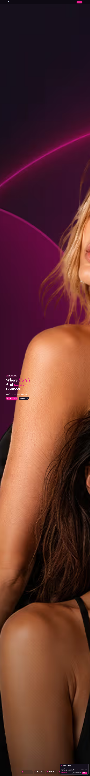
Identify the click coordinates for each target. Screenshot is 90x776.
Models (31, 2)
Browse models (23, 398)
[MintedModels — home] (13, 2)
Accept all (84, 772)
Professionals (38, 2)
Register (79, 2)
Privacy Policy (78, 769)
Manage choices (64, 772)
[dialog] (74, 769)
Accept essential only (77, 772)
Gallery (45, 2)
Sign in (74, 2)
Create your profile (13, 398)
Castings (51, 2)
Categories (57, 2)
